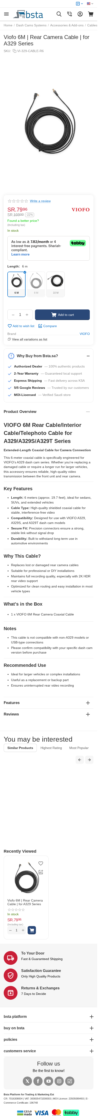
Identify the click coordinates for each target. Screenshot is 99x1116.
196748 (33, 1102)
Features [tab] (12, 703)
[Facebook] (38, 1081)
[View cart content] (90, 14)
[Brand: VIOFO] (80, 209)
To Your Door (32, 953)
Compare (50, 326)
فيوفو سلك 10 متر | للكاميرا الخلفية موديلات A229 (51, 812)
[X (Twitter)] (27, 1081)
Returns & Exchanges (40, 988)
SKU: (7, 51)
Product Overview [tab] (20, 411)
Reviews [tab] (11, 714)
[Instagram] (59, 1081)
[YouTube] (48, 1081)
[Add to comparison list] (41, 872)
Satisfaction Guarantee (41, 971)
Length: (13, 266)
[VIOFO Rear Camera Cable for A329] (48, 122)
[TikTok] (69, 1081)
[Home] (33, 14)
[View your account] (80, 14)
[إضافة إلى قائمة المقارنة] (68, 783)
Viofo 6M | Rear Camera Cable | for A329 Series (25, 902)
